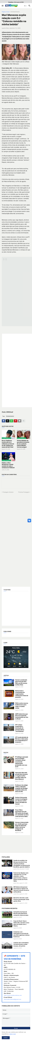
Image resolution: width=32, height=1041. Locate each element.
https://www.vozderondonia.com (13, 995)
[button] (2, 5)
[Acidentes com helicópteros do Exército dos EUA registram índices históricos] (7, 934)
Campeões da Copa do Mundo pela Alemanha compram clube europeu (20, 913)
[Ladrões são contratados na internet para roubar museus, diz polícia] (7, 945)
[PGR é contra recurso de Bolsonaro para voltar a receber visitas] (9, 705)
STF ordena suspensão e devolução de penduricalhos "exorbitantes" (19, 728)
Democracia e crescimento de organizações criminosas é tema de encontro (21, 694)
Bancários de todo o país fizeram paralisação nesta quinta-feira (21, 899)
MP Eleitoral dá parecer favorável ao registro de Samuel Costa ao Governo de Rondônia (21, 889)
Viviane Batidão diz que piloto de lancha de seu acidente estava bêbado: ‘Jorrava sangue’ (23, 444)
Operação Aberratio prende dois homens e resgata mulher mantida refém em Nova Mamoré (21, 776)
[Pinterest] (15, 420)
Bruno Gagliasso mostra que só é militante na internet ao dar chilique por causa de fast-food (8, 444)
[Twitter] (7, 420)
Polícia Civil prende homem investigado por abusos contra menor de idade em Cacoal (21, 801)
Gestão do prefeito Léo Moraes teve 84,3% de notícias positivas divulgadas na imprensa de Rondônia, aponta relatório (21, 864)
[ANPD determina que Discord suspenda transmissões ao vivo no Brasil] (9, 716)
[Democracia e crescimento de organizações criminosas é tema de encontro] (9, 693)
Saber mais (12, 1034)
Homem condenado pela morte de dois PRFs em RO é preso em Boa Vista (21, 682)
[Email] (19, 420)
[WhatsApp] (11, 420)
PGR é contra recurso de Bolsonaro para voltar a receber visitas (21, 705)
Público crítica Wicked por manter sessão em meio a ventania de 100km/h (8, 465)
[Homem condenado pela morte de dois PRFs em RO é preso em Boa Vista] (9, 682)
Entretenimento (15, 11)
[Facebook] (3, 420)
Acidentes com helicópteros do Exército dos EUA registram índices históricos (21, 934)
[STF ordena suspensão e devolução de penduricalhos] (9, 727)
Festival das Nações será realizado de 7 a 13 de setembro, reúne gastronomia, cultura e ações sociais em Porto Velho (20, 877)
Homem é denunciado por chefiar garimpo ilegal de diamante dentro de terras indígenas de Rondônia (21, 826)
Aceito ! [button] (6, 1037)
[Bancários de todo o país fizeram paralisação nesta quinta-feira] (7, 900)
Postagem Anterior (8, 492)
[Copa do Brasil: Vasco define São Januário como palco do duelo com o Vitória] (7, 923)
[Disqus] (16, 515)
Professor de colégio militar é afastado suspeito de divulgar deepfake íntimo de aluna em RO (21, 788)
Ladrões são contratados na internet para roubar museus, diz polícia (21, 944)
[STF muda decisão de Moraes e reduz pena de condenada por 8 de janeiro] (9, 739)
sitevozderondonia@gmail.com (12, 999)
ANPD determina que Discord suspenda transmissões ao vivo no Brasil (21, 716)
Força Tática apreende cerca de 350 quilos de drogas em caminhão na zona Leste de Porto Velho (21, 813)
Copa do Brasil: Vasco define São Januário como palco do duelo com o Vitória (21, 923)
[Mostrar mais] (23, 420)
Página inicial (5, 11)
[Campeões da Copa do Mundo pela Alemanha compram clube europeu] (7, 914)
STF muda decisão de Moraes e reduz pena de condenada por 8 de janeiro (21, 739)
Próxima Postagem (23, 492)
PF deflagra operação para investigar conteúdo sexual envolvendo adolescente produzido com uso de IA (21, 761)
